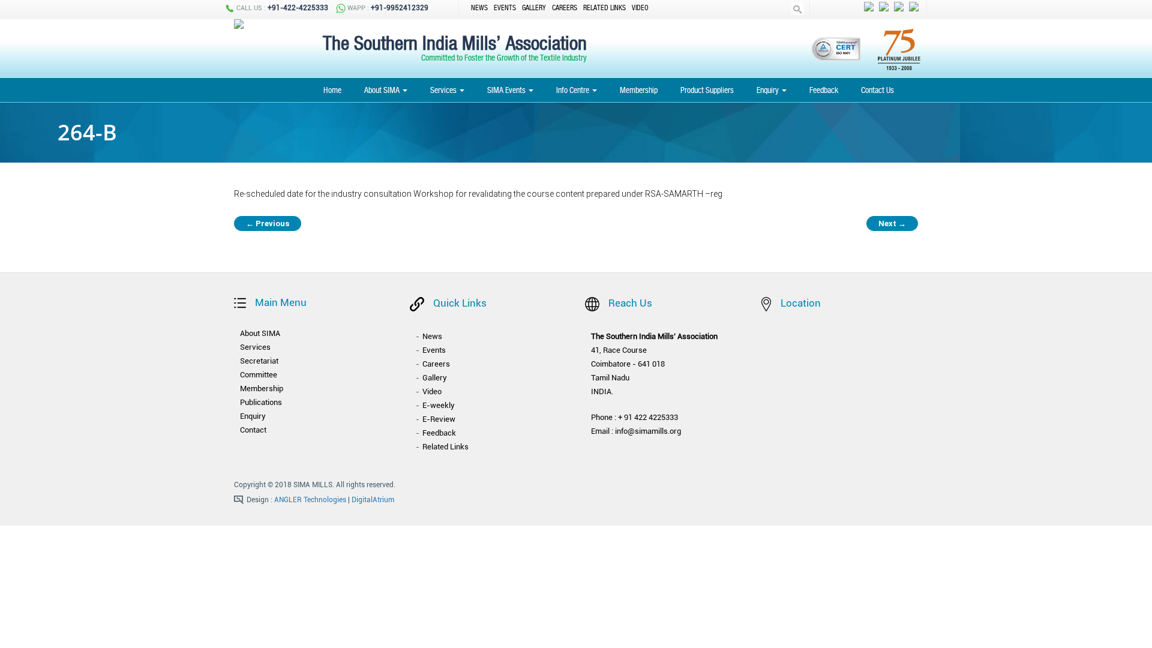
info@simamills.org (648, 431)
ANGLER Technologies (310, 500)
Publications (261, 402)
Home (332, 90)
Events (505, 8)
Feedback (823, 90)
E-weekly (438, 405)
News (479, 8)
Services (444, 90)
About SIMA (382, 90)
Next (892, 223)
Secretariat (259, 360)
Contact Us (877, 90)
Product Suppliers (707, 90)
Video (640, 8)
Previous (267, 223)
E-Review (438, 419)
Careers (564, 8)
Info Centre (573, 90)
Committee (258, 374)
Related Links (604, 8)
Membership (639, 90)
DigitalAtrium (373, 500)
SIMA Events (507, 90)
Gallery (534, 8)
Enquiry (769, 90)
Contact (253, 429)
